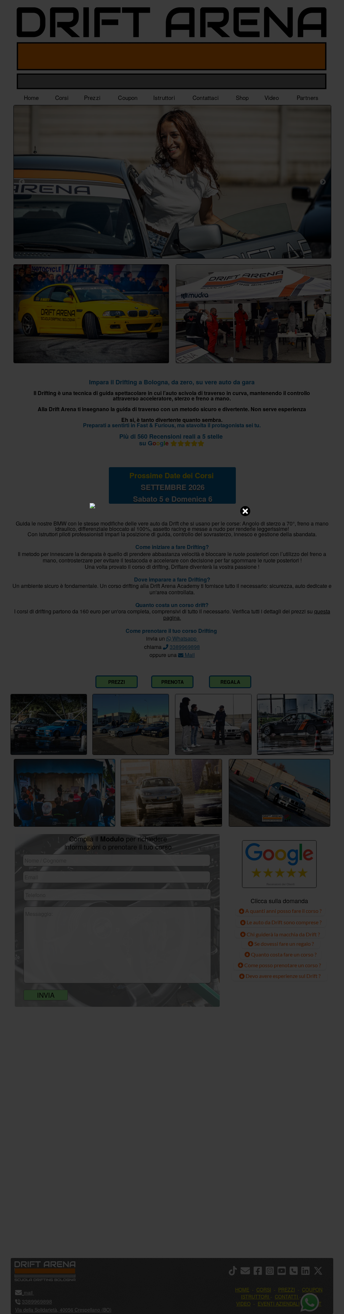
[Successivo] (322, 181)
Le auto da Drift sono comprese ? (283, 922)
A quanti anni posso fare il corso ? (282, 911)
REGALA (230, 681)
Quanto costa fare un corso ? (283, 954)
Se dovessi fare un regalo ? (283, 943)
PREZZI (116, 681)
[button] (320, 1271)
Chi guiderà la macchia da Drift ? (283, 934)
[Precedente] (21, 181)
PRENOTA (172, 681)
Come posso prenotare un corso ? (282, 965)
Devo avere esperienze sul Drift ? (282, 976)
